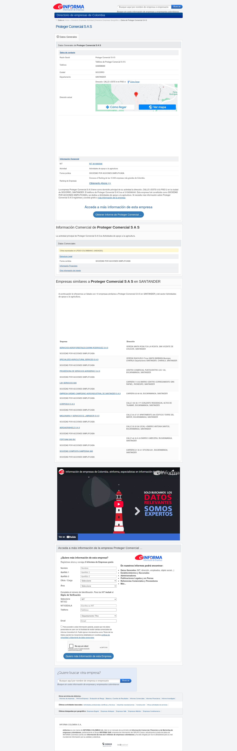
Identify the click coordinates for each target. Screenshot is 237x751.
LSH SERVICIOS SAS (68, 383)
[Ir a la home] (68, 6)
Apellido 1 (65, 572)
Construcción (140, 705)
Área (63, 585)
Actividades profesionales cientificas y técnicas (99, 705)
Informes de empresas (66, 698)
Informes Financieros (153, 698)
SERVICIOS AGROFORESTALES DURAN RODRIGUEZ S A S (84, 347)
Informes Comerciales (137, 698)
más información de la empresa (111, 197)
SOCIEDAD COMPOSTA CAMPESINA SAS (76, 451)
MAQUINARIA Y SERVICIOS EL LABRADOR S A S (79, 416)
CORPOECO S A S (67, 404)
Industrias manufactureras (125, 705)
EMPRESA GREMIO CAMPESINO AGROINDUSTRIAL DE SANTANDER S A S (90, 393)
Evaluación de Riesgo (97, 698)
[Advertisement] (119, 136)
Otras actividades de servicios (157, 705)
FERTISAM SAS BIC (68, 439)
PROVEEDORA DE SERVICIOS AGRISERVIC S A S (80, 371)
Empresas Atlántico (134, 711)
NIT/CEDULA (66, 605)
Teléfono (64, 609)
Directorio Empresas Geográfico (107, 20)
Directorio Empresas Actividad (82, 20)
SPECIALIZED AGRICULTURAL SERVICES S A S (79, 359)
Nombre (64, 568)
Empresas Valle (121, 711)
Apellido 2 (65, 576)
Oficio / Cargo (67, 580)
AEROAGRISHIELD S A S (70, 427)
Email (63, 620)
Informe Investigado (168, 698)
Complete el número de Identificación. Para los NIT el (87, 593)
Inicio (67, 20)
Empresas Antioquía (107, 711)
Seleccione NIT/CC (65, 600)
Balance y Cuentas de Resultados (117, 698)
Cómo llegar (134, 81)
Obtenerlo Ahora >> (100, 183)
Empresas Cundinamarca (151, 711)
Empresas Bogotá (93, 711)
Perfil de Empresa (82, 698)
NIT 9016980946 (95, 163)
